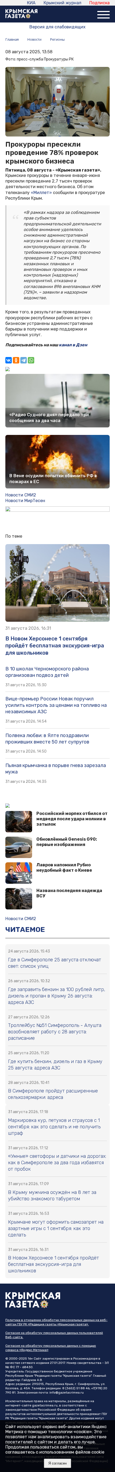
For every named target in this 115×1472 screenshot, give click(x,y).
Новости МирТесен (25, 500)
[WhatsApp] (31, 360)
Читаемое (25, 929)
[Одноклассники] (16, 360)
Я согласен (57, 1463)
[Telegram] (23, 360)
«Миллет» (41, 192)
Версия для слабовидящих (57, 26)
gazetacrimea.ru (44, 1405)
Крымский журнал (62, 2)
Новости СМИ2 (20, 495)
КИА (31, 2)
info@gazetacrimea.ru (66, 1392)
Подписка (99, 2)
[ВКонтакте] (8, 360)
